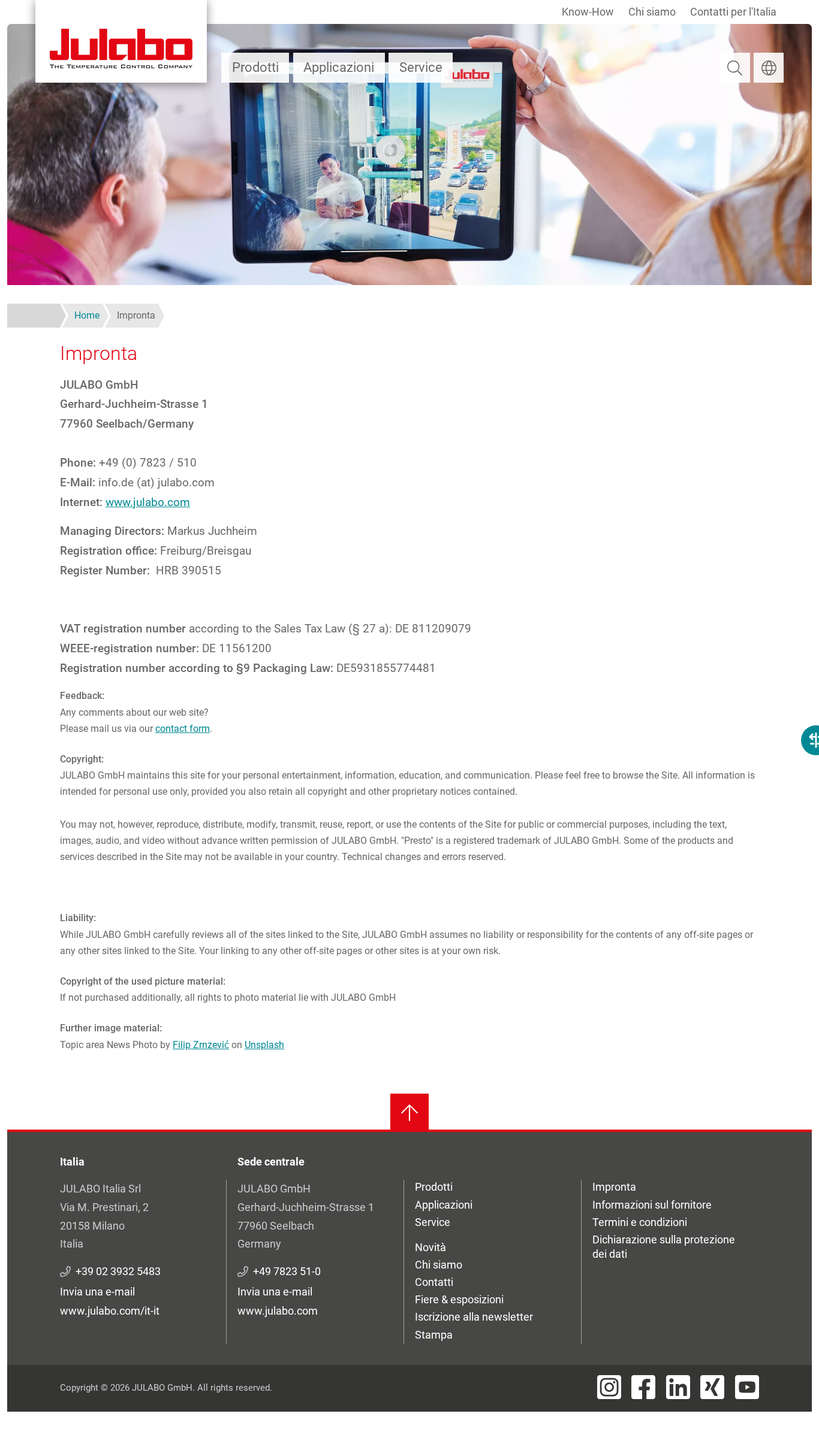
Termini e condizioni (639, 1222)
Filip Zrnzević (201, 1045)
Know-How (588, 11)
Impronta (614, 1186)
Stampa (434, 1334)
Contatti (434, 1282)
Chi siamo (652, 11)
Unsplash (264, 1045)
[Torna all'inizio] (409, 1113)
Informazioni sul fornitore (652, 1204)
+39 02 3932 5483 (118, 1271)
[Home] (121, 41)
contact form (182, 728)
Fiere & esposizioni (459, 1299)
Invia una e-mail (97, 1291)
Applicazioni (338, 67)
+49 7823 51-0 (287, 1271)
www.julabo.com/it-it (109, 1310)
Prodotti (255, 67)
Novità (430, 1247)
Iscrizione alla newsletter (474, 1316)
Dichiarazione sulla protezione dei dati (663, 1246)
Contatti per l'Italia (733, 11)
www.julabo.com (148, 502)
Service (420, 67)
